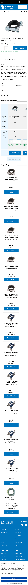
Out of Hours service (20, 539)
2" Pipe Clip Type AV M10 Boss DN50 (11, 324)
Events (2, 535)
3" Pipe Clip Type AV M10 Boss (11, 353)
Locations (3, 556)
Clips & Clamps (8, 14)
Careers (3, 542)
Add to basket (11, 192)
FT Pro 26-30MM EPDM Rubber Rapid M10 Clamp (11, 294)
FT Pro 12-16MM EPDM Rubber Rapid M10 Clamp (11, 178)
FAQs (16, 545)
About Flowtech (4, 532)
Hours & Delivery (19, 535)
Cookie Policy (18, 556)
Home (2, 14)
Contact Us (3, 553)
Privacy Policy (18, 553)
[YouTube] (26, 525)
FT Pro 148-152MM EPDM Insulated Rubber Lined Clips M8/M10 (11, 207)
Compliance (3, 539)
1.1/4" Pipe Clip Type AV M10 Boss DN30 (11, 411)
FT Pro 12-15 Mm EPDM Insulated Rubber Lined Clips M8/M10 (11, 236)
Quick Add (3, 559)
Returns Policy (18, 542)
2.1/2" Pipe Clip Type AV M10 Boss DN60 (11, 382)
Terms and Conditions (20, 559)
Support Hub (18, 532)
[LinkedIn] (22, 525)
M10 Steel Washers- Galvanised (11, 498)
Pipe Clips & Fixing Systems (19, 14)
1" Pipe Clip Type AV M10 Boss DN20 (11, 440)
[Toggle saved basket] (24, 18)
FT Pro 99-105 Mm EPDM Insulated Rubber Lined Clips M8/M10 (11, 265)
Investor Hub (4, 545)
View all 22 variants (14, 159)
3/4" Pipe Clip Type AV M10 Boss (11, 469)
